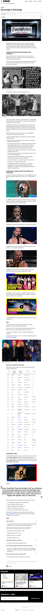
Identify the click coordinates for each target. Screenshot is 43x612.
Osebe (35, 1)
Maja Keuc (19, 417)
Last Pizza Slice (20, 445)
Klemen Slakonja (12, 337)
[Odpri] (40, 17)
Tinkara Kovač (20, 424)
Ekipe (26, 1)
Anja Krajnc (10, 566)
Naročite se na (35, 598)
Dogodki (30, 1)
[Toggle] (36, 521)
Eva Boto (19, 419)
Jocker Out (19, 447)
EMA (26, 324)
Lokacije (39, 1)
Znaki (2, 3)
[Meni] (1, 1)
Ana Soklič (19, 439)
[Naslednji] (41, 571)
